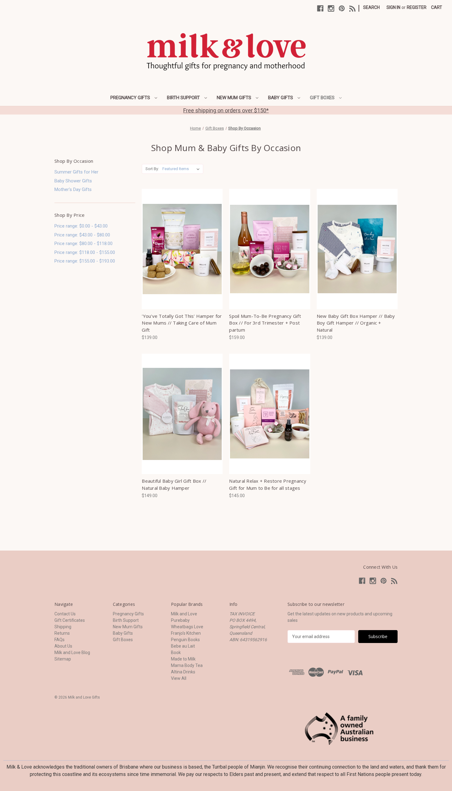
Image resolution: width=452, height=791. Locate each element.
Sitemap (62, 659)
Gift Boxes (323, 97)
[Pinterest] (342, 8)
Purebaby (180, 620)
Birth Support (184, 97)
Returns (62, 633)
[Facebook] (320, 8)
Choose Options (182, 249)
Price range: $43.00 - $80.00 (82, 235)
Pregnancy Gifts (130, 97)
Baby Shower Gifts (73, 181)
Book (176, 652)
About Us (63, 646)
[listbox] (182, 168)
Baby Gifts (281, 97)
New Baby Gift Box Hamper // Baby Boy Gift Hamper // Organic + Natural (356, 323)
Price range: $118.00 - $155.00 (84, 252)
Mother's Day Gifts (73, 189)
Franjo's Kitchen (186, 633)
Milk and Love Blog (72, 652)
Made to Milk (183, 659)
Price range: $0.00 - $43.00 (81, 226)
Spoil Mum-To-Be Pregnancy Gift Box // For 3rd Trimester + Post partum (265, 323)
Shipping (62, 626)
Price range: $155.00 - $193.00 (84, 261)
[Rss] (352, 8)
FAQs (59, 639)
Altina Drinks (183, 671)
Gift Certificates (69, 620)
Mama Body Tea (187, 665)
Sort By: (152, 168)
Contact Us (65, 613)
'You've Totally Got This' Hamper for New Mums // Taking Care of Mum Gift (182, 323)
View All (178, 678)
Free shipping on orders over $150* (226, 110)
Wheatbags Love (187, 626)
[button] (339, 728)
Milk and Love (184, 613)
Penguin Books (185, 639)
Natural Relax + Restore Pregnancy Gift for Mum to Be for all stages (267, 484)
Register (416, 7)
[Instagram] (331, 8)
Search (371, 7)
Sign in (393, 7)
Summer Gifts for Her (76, 172)
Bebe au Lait (183, 646)
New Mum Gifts (234, 97)
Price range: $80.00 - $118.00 (83, 243)
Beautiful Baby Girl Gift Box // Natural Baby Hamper (174, 484)
